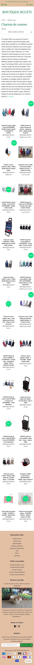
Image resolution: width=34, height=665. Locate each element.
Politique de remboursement (17, 548)
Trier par (3, 29)
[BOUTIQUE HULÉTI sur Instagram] (19, 626)
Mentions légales (17, 543)
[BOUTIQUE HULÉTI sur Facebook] (15, 626)
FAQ (17, 551)
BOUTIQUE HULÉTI (17, 12)
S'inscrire (26, 645)
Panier (31, 4)
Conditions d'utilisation (17, 546)
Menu (5, 4)
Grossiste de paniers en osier (17, 565)
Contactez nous (17, 541)
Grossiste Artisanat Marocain (17, 574)
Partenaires (17, 555)
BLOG (17, 553)
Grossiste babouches (17, 569)
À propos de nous (17, 538)
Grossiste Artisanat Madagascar (17, 572)
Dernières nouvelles (17, 580)
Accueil (3, 20)
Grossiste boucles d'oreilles (17, 567)
